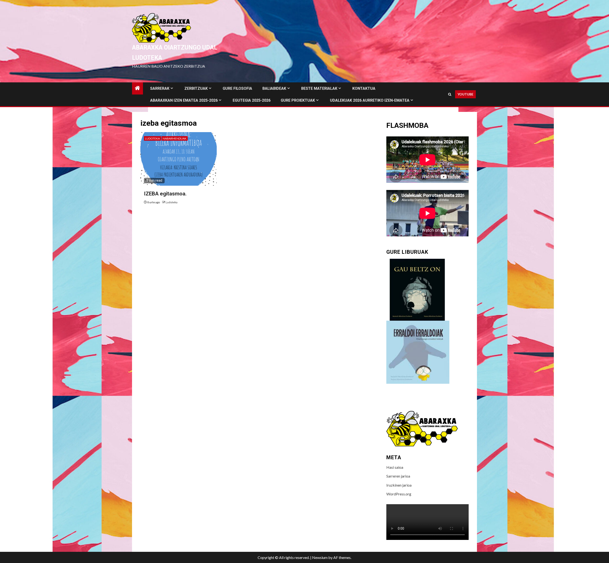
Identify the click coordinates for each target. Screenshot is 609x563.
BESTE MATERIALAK (319, 88)
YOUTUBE (465, 94)
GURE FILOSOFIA (237, 88)
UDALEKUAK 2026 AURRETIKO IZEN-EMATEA (369, 100)
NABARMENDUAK (175, 138)
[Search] (450, 94)
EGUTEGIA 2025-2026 (251, 100)
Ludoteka (152, 138)
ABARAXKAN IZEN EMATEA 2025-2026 (184, 100)
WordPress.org (398, 494)
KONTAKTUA (363, 88)
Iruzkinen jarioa (399, 485)
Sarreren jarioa (398, 476)
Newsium (320, 557)
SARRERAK (159, 88)
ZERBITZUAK (196, 88)
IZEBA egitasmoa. (165, 194)
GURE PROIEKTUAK (298, 100)
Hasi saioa (394, 467)
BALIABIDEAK (274, 88)
